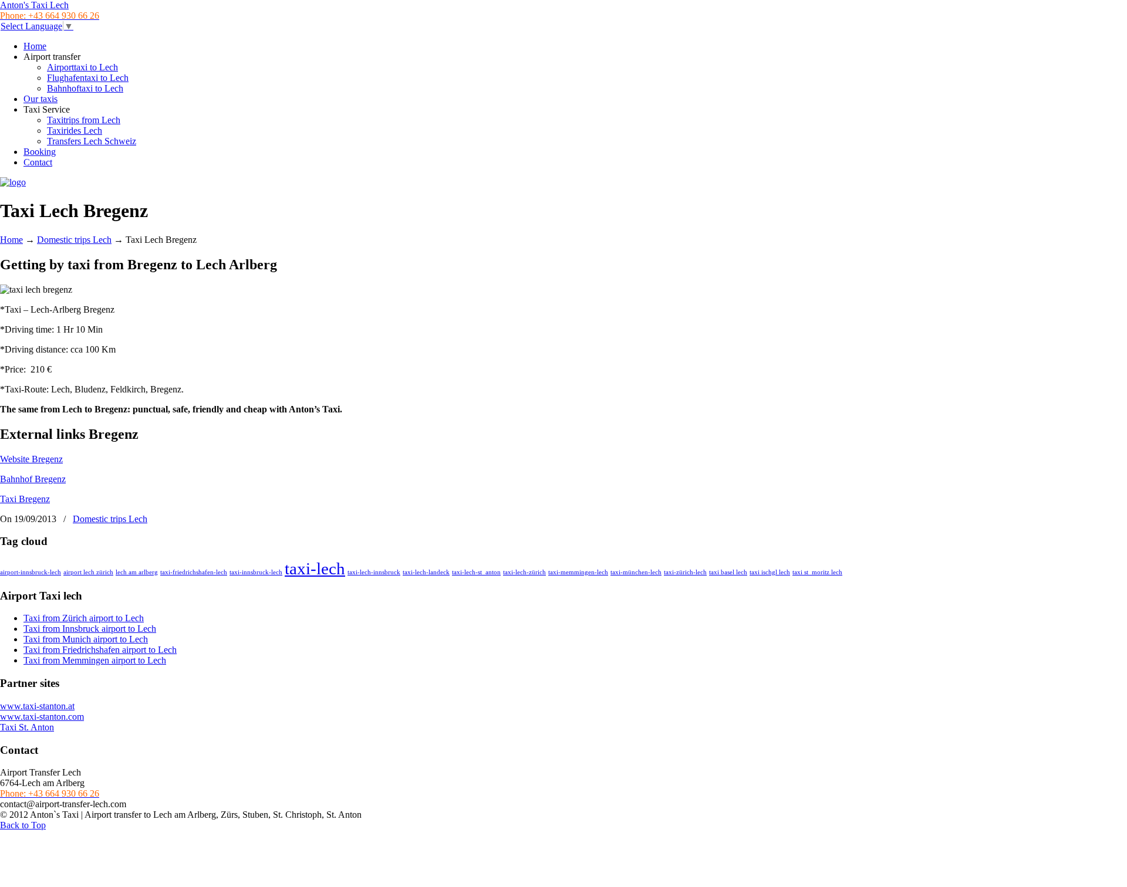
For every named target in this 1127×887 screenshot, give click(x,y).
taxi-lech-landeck (426, 572)
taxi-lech (315, 568)
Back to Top (23, 825)
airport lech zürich (88, 572)
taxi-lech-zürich (524, 572)
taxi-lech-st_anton (476, 572)
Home (11, 240)
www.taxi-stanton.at (37, 706)
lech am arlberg (137, 572)
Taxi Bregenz (25, 499)
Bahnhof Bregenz (33, 479)
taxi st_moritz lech (817, 572)
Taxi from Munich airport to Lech (85, 639)
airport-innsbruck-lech (30, 572)
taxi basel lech (728, 572)
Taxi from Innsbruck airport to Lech (89, 629)
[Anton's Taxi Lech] (13, 182)
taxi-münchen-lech (636, 572)
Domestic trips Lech (74, 240)
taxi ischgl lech (770, 572)
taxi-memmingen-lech (578, 572)
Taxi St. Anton (27, 727)
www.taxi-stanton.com (42, 717)
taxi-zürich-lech (685, 572)
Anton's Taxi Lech (34, 5)
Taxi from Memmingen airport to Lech (94, 660)
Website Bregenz (31, 459)
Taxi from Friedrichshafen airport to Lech (100, 650)
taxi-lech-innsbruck (373, 572)
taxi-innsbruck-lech (256, 572)
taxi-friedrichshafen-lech (193, 572)
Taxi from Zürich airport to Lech (83, 618)
